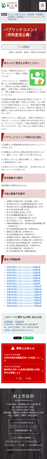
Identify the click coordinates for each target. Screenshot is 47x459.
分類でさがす (20, 14)
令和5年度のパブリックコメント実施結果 (23, 275)
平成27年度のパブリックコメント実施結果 (24, 297)
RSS (29, 378)
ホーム (10, 14)
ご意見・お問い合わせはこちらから (18, 330)
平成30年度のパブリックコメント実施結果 (24, 289)
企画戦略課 (8, 322)
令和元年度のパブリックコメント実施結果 (24, 286)
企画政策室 (19, 322)
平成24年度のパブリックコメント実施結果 (24, 306)
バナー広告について (35, 445)
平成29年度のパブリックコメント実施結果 (24, 292)
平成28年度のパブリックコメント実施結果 (24, 295)
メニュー (42, 6)
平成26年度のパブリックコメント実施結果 (24, 300)
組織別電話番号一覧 (23, 430)
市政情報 (30, 14)
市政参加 (20, 17)
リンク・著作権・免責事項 (21, 437)
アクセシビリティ (31, 441)
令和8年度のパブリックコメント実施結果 (23, 267)
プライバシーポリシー (13, 441)
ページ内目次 (23, 47)
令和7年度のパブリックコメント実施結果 (23, 270)
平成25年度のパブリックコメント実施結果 (24, 303)
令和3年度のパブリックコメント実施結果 (23, 281)
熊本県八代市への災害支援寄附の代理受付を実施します (22, 371)
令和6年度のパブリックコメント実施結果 (23, 272)
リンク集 (21, 445)
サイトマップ (9, 445)
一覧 (20, 378)
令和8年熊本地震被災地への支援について (22, 359)
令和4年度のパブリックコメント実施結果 (23, 278)
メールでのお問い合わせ (23, 423)
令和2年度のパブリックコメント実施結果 (23, 283)
